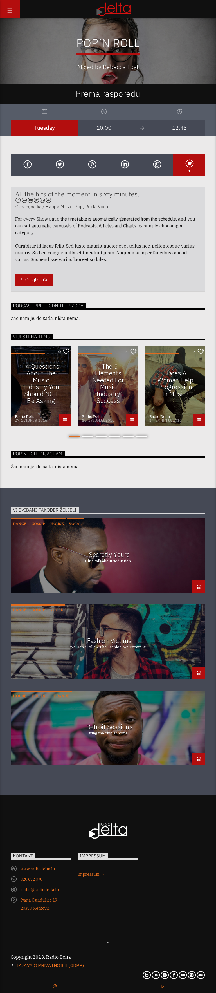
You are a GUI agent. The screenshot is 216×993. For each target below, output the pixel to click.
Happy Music (58, 206)
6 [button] (141, 436)
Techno (40, 696)
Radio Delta (25, 416)
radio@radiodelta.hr (40, 889)
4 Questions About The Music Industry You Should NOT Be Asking (41, 383)
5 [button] (128, 436)
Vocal (104, 206)
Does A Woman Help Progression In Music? (175, 383)
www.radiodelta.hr (38, 868)
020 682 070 (31, 879)
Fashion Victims (109, 640)
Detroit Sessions (109, 727)
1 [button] (74, 436)
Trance (61, 696)
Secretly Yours (109, 554)
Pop (79, 206)
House (57, 523)
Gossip (38, 523)
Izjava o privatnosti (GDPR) (50, 965)
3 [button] (101, 436)
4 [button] (114, 436)
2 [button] (87, 436)
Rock (90, 206)
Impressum (89, 874)
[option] (41, 386)
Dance (19, 523)
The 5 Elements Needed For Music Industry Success (108, 383)
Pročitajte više (34, 280)
